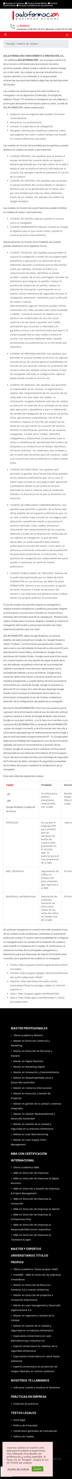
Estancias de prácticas (25, 1403)
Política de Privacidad (25, 1425)
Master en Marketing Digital (29, 1066)
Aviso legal (19, 1419)
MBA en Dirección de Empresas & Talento (36, 1209)
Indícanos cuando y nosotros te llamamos (36, 1387)
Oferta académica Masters (28, 1035)
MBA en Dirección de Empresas (31, 1172)
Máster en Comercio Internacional (32, 1088)
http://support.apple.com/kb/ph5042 (38, 993)
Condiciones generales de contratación (35, 1431)
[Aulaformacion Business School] (36, 16)
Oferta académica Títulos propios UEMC (35, 1269)
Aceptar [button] (37, 1468)
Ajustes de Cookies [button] (18, 1468)
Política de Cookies (23, 1436)
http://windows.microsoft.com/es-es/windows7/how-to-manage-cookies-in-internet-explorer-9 (38, 985)
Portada (10, 43)
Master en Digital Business (28, 1061)
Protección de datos (17, 761)
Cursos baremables (36, 3)
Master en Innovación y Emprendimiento (36, 1072)
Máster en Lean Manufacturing (30, 1134)
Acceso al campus (14, 3)
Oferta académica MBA (26, 1167)
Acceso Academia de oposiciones (36, 5)
